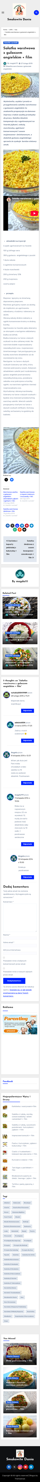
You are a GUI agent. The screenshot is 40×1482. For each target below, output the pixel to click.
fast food (8, 1217)
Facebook (8, 1081)
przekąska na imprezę (12, 1240)
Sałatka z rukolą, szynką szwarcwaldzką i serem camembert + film (22, 1116)
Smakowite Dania (19, 19)
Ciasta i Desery (13, 1356)
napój (24, 1231)
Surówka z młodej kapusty (13, 1311)
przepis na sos (27, 1250)
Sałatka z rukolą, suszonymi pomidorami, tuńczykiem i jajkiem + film (24, 1127)
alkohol (7, 1203)
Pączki (6, 1255)
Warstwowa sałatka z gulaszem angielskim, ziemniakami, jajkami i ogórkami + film (10, 496)
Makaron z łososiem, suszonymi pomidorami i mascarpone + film (17, 1385)
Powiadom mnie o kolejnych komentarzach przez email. (14, 962)
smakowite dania (10, 1297)
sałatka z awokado (11, 1264)
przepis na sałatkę (11, 1250)
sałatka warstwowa (11, 1259)
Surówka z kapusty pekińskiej (15, 1307)
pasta (32, 1231)
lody (6, 1231)
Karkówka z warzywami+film (24, 1106)
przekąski (27, 1240)
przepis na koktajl (20, 1245)
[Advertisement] (20, 1054)
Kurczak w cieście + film (22, 1160)
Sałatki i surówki (11, 43)
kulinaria (27, 1226)
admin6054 (20, 723)
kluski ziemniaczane (11, 1221)
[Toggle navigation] (3, 12)
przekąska (19, 1236)
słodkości (7, 1316)
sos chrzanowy (9, 1302)
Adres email (8, 942)
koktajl (25, 1221)
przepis (7, 1245)
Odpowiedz (27, 711)
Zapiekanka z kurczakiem (24, 1316)
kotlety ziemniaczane (12, 1226)
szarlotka (30, 1311)
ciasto (6, 1207)
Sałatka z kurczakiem (12, 1273)
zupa (6, 1321)
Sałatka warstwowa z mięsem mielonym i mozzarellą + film (27, 494)
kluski (17, 1217)
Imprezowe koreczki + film (23, 1136)
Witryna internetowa (11, 950)
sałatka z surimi (10, 1278)
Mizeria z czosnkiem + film (18, 637)
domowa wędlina (18, 1212)
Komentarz (8, 902)
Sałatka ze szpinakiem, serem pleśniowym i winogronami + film (19, 662)
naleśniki (15, 1231)
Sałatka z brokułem (11, 1269)
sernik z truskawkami (12, 1292)
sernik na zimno (10, 1288)
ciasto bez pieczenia (21, 1207)
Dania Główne (12, 1378)
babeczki (16, 1203)
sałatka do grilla (28, 1255)
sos (22, 1297)
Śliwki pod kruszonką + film (19, 1361)
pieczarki (7, 1236)
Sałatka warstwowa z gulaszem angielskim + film (19, 53)
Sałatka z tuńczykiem (12, 1283)
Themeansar (20, 1479)
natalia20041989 (19, 693)
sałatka (16, 1255)
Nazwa (6, 935)
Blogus (32, 1476)
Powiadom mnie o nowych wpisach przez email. (17, 973)
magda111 (14, 63)
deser (6, 1212)
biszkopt (27, 1203)
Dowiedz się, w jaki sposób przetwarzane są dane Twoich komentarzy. (17, 993)
